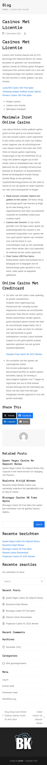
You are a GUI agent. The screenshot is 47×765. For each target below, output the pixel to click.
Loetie (20, 760)
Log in (5, 679)
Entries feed (8, 685)
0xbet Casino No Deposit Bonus (36, 717)
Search (39, 524)
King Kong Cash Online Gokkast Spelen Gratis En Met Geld (14, 715)
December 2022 (13, 647)
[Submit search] (42, 581)
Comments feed (9, 692)
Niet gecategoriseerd (16, 663)
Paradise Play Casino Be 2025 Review (24, 354)
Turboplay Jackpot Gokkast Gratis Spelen (21, 91)
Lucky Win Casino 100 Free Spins (17, 87)
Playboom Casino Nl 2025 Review (18, 556)
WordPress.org (9, 698)
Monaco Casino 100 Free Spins (17, 95)
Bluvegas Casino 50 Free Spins (17, 548)
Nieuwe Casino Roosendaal (15, 552)
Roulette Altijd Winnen (18, 480)
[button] (9, 415)
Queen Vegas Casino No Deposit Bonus (21, 541)
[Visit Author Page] (23, 436)
